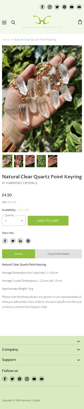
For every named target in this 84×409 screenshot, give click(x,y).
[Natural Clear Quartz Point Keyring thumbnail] (7, 161)
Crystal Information (59, 253)
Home (6, 39)
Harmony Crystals (21, 183)
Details (19, 253)
